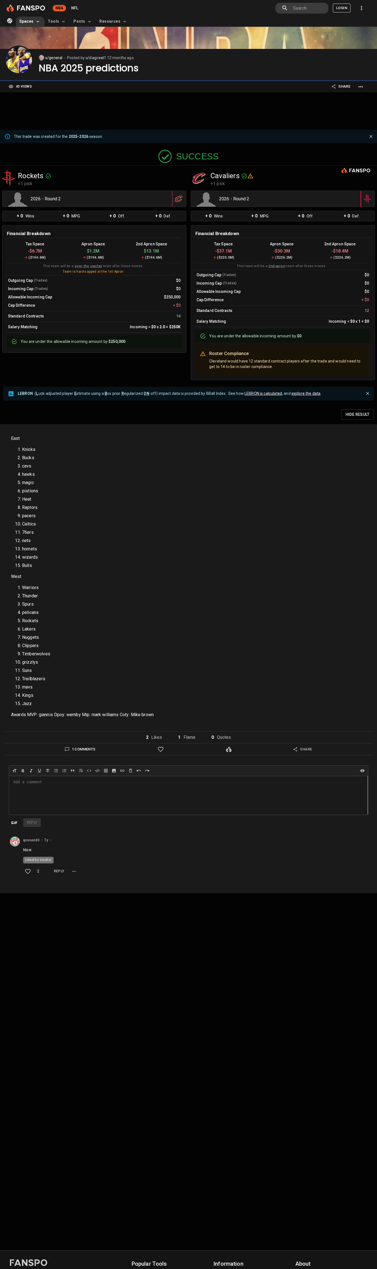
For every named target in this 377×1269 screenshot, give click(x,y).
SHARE (344, 86)
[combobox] (308, 8)
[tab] (30, 22)
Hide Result (357, 414)
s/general (53, 58)
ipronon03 (31, 840)
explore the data (305, 393)
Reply (59, 871)
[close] (371, 136)
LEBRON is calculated (263, 393)
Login (341, 8)
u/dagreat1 (96, 58)
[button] (154, 737)
